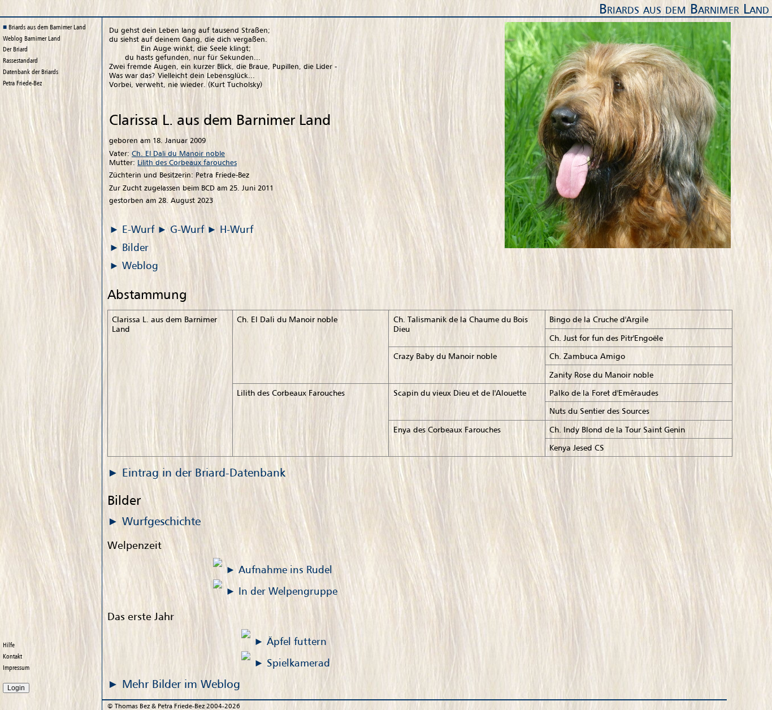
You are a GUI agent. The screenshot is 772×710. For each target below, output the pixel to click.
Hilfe (9, 645)
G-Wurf (187, 229)
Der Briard (15, 49)
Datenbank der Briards (30, 72)
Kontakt (12, 656)
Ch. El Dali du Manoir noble (178, 153)
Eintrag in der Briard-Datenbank (203, 472)
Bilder (135, 247)
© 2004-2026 (173, 706)
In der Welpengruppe (287, 591)
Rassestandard (20, 60)
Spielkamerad (298, 662)
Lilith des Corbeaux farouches (187, 162)
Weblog (31, 38)
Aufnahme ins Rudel (285, 569)
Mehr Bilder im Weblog (181, 684)
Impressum (16, 668)
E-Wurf (138, 229)
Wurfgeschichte (161, 521)
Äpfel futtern (297, 641)
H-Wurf (236, 229)
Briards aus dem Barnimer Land (684, 9)
